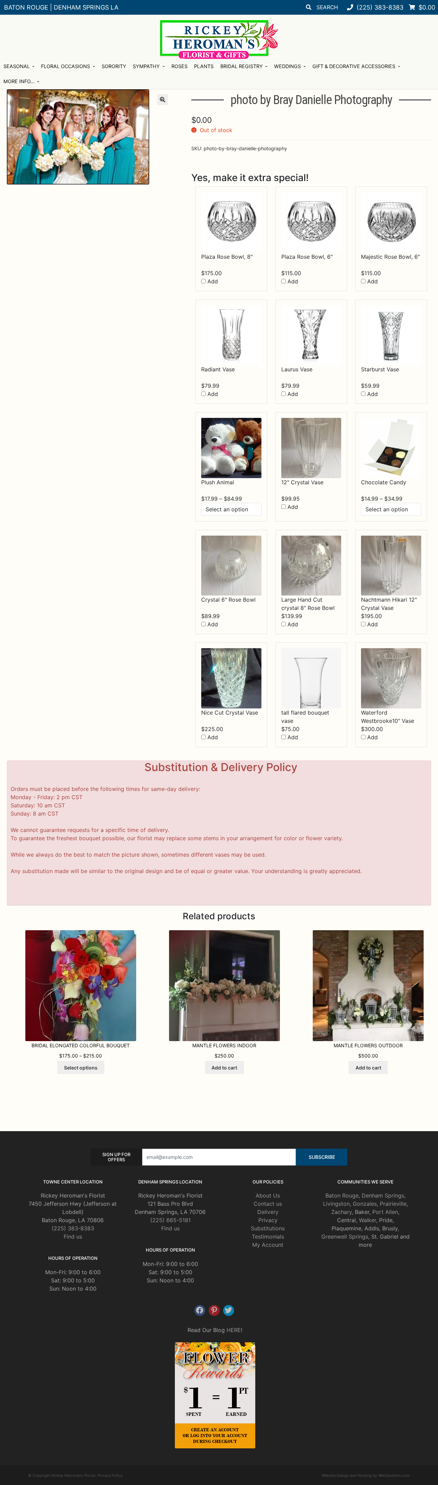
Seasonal (16, 66)
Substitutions (268, 1228)
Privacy (268, 1220)
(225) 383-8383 (73, 1228)
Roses (179, 66)
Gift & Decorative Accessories (353, 66)
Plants (204, 66)
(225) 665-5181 (170, 1220)
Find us (73, 1236)
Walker (367, 1220)
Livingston (336, 1203)
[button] (162, 99)
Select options (81, 1068)
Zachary (341, 1211)
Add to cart (224, 1068)
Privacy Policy (110, 1475)
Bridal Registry (241, 66)
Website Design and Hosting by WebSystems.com (366, 1475)
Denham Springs (383, 1195)
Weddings (287, 66)
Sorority (114, 66)
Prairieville (393, 1203)
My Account (267, 1244)
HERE (234, 1330)
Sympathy (146, 66)
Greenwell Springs (344, 1236)
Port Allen (385, 1211)
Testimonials (268, 1236)
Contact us (268, 1203)
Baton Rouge (342, 1195)
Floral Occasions (65, 66)
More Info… (19, 81)
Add (212, 281)
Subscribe (322, 1157)
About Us (268, 1195)
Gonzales (365, 1203)
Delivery (268, 1211)
